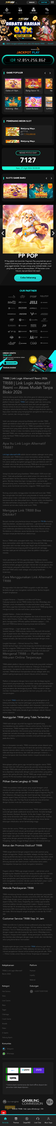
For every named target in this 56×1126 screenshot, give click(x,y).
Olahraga (5, 1012)
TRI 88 (43, 519)
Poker (4, 1026)
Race (47, 13)
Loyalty (32, 973)
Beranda (5, 1123)
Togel (4, 1007)
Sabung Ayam (7, 1035)
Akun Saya (48, 1123)
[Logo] (10, 2)
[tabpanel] (28, 28)
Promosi (32, 968)
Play (36, 52)
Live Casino (33, 13)
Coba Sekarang (28, 275)
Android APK (11, 360)
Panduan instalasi (9, 365)
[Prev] (45, 73)
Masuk (31, 2)
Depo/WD (26, 1123)
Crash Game (6, 1017)
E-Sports (5, 1030)
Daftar (44, 2)
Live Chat (37, 1123)
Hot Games (7, 13)
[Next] (50, 73)
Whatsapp (10, 1051)
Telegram (10, 1046)
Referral (32, 977)
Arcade (4, 1021)
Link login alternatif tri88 (11, 452)
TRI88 (22, 399)
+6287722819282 (41, 989)
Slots (20, 13)
